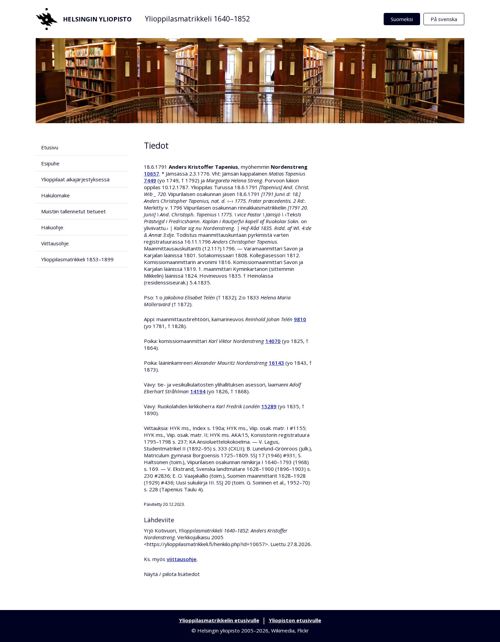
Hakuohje (52, 227)
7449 (150, 180)
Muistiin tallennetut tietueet (73, 211)
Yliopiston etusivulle (295, 620)
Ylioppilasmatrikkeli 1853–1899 (77, 259)
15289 (269, 406)
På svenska (444, 19)
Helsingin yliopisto (97, 19)
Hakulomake (55, 195)
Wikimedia (283, 630)
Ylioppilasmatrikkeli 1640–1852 (197, 18)
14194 (197, 391)
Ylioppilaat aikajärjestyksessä (75, 179)
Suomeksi (402, 19)
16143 (276, 362)
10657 (151, 173)
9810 (300, 319)
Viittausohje (55, 243)
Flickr (303, 630)
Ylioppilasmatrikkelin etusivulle (219, 620)
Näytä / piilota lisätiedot (172, 574)
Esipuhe (50, 163)
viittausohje (182, 559)
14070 (273, 341)
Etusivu (49, 147)
